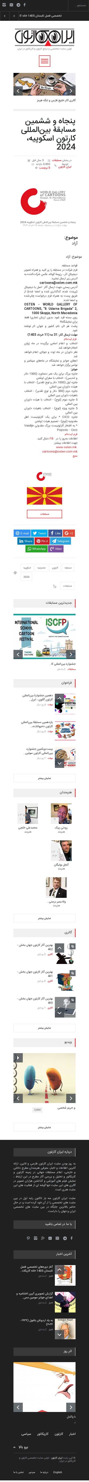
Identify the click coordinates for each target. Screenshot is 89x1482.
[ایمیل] (11, 5)
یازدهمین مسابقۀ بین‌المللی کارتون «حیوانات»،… (37, 724)
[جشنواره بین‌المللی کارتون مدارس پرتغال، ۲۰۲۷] (44, 636)
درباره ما (44, 1472)
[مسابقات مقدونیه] (44, 496)
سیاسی (26, 1434)
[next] (71, 91)
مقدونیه (41, 568)
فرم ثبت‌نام (70, 339)
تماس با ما (18, 1472)
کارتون (55, 568)
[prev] (18, 91)
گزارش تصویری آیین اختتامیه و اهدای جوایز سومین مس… (34, 1295)
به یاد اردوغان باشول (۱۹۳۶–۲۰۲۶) (36, 1322)
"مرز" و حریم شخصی (70, 1108)
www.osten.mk (66, 447)
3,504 (37, 1109)
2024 (26, 577)
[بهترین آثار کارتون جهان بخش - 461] (65, 980)
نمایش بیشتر (44, 778)
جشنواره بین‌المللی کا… (62, 664)
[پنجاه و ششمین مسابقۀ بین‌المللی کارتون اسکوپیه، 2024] (44, 197)
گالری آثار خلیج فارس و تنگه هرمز (56, 100)
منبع (75, 456)
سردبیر (32, 1472)
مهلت (50, 705)
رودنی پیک (61, 827)
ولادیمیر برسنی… (56, 901)
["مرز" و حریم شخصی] (47, 1078)
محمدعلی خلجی (27, 827)
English (57, 1472)
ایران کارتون (64, 167)
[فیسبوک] (24, 5)
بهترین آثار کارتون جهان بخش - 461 (35, 974)
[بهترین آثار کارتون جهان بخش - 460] (65, 1007)
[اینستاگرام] (4, 5)
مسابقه (68, 568)
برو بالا (23, 1447)
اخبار (51, 1276)
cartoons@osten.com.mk (59, 451)
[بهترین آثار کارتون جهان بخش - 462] (65, 953)
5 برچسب (44, 168)
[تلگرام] (20, 5)
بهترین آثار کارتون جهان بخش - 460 (35, 1000)
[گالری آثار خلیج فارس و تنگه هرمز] (44, 84)
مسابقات (56, 160)
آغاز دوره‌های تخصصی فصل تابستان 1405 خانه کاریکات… (36, 1269)
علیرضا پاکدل (74, 1417)
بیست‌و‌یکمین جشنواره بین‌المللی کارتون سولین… (38, 751)
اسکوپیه (27, 568)
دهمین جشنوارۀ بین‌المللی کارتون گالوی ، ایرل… (37, 697)
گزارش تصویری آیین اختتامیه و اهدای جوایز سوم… (47, 15)
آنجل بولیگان (61, 864)
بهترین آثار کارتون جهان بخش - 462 (35, 947)
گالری (50, 954)
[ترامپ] (47, 1387)
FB (51, 438)
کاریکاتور (42, 1434)
